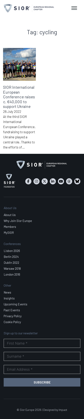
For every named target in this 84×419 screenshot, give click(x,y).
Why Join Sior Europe (18, 221)
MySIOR (9, 232)
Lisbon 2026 (12, 251)
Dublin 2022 (11, 262)
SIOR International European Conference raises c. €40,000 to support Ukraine (19, 97)
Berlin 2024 (11, 256)
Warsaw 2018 (12, 268)
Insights (9, 298)
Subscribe (42, 382)
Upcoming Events (15, 304)
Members (10, 226)
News (7, 292)
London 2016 (12, 274)
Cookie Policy (12, 322)
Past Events (12, 310)
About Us (10, 215)
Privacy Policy (13, 316)
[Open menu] (74, 8)
